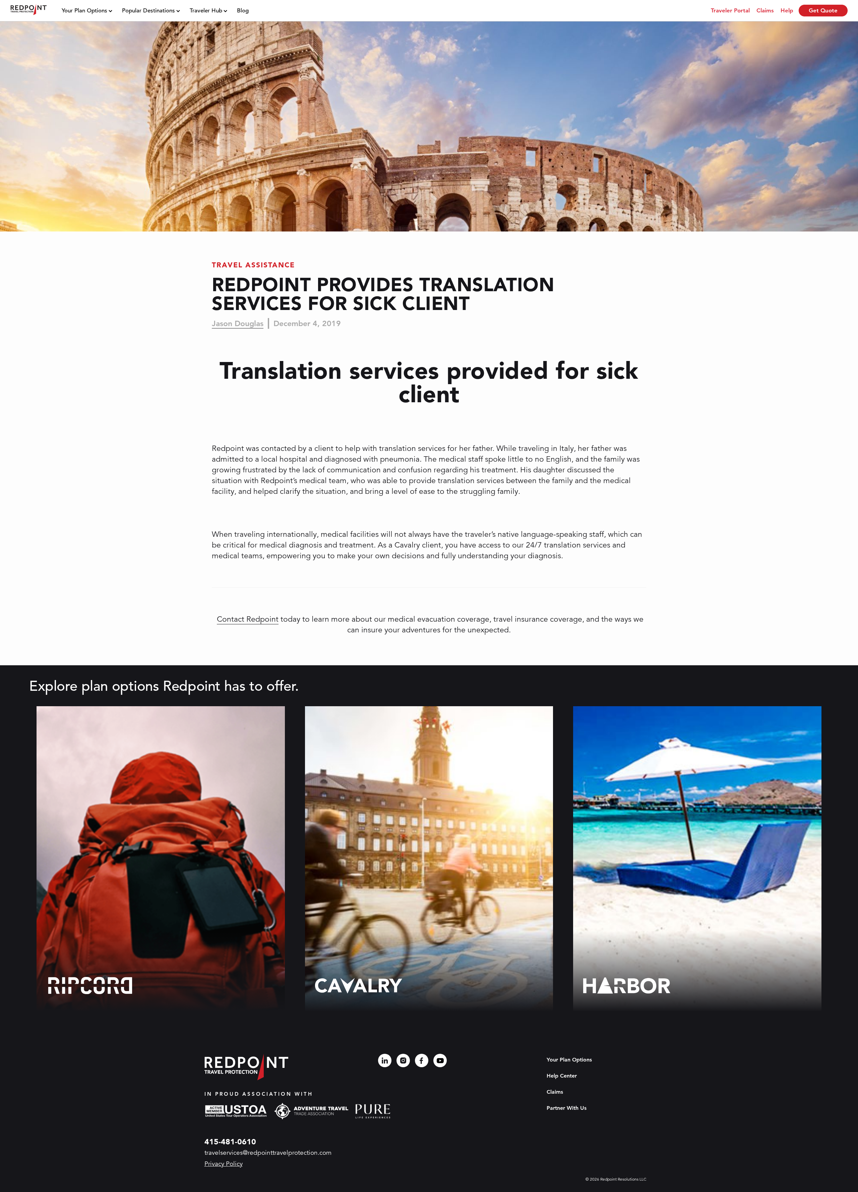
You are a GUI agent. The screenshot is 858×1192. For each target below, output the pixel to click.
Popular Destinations (148, 10)
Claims (555, 1092)
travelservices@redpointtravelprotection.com (267, 1152)
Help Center (562, 1076)
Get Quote (823, 10)
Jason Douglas (237, 323)
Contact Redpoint (248, 619)
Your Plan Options (84, 10)
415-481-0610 (230, 1141)
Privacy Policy (223, 1164)
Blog (243, 10)
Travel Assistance (253, 264)
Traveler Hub (206, 10)
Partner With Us (567, 1108)
